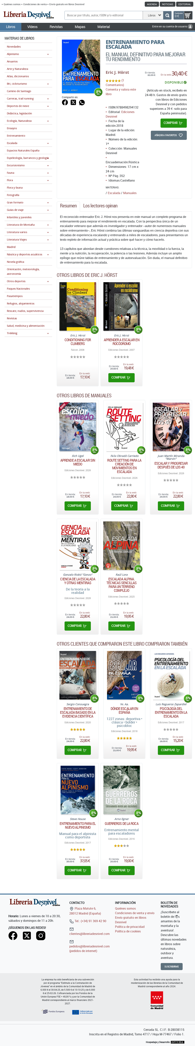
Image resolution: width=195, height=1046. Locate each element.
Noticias (167, 4)
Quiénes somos (12, 4)
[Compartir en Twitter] (73, 102)
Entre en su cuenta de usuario (170, 26)
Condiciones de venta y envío (134, 913)
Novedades (14, 46)
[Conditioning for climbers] (77, 306)
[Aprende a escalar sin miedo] (77, 426)
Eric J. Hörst (117, 72)
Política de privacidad (130, 927)
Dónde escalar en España (124, 710)
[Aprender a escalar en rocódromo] (121, 306)
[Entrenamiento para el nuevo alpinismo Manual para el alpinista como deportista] (77, 790)
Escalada (114, 193)
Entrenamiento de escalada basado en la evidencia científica (77, 712)
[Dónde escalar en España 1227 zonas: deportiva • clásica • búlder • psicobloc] (124, 675)
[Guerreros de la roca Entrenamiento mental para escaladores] (121, 790)
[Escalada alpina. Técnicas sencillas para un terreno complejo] (121, 545)
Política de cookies (128, 931)
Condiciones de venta (35, 4)
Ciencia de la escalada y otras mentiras (77, 581)
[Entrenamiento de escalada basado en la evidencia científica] (77, 675)
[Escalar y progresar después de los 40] (171, 426)
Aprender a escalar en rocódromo (121, 342)
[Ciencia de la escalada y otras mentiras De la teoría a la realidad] (77, 545)
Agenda (152, 4)
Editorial (184, 4)
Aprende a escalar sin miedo (77, 462)
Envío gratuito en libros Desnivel (66, 4)
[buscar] (167, 15)
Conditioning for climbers (78, 342)
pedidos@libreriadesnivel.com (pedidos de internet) (89, 948)
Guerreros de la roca (121, 823)
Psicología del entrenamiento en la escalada (171, 712)
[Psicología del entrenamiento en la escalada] (171, 675)
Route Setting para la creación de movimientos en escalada (124, 466)
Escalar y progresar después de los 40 (171, 465)
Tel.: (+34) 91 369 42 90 (90, 921)
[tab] (68, 207)
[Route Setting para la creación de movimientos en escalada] (124, 426)
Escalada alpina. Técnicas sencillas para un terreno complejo (121, 584)
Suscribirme (172, 966)
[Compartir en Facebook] (65, 102)
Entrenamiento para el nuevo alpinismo (78, 825)
